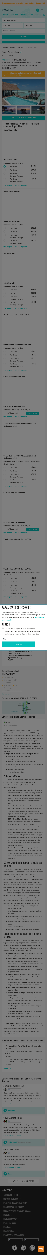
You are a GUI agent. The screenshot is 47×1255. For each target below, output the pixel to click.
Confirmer (18, 644)
